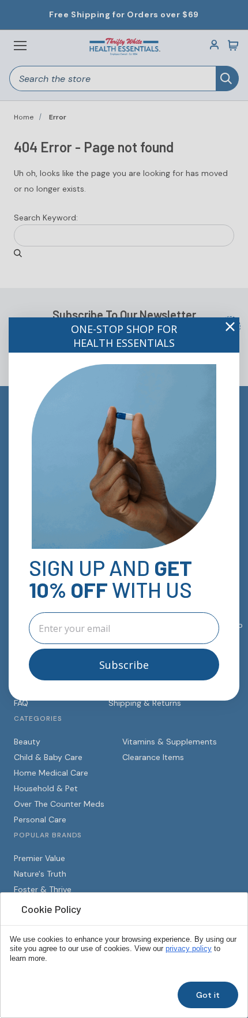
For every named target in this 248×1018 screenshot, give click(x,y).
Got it (208, 995)
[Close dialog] (230, 326)
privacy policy (189, 949)
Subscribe (124, 665)
